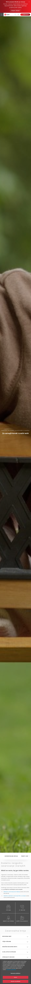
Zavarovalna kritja (11, 856)
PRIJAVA (18, 14)
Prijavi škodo (15, 10)
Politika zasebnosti (11, 969)
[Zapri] (28, 961)
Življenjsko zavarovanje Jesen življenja (12, 891)
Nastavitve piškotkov (15, 973)
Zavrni (15, 977)
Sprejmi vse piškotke (15, 981)
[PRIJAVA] (18, 14)
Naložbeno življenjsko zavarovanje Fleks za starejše (15, 895)
